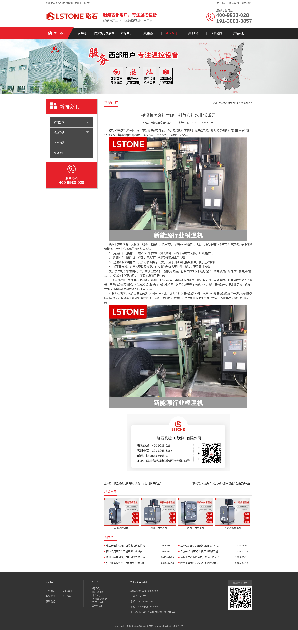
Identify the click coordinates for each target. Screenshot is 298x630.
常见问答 (58, 142)
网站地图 (246, 3)
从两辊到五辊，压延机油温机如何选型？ (201, 545)
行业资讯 (58, 132)
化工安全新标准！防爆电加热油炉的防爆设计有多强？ (127, 545)
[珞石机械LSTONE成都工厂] (72, 21)
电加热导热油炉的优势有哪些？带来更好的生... (227, 483)
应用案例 (149, 33)
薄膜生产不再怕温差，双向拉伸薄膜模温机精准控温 (201, 557)
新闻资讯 (171, 33)
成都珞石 (59, 33)
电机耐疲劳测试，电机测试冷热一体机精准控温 (127, 557)
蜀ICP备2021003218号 (170, 625)
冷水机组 (97, 605)
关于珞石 (221, 3)
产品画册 (238, 33)
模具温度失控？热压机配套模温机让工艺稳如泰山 (201, 563)
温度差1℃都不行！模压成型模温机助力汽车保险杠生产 (201, 551)
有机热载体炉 (99, 598)
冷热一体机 (98, 602)
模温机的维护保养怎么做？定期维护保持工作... (139, 483)
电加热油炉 (98, 592)
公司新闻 (58, 122)
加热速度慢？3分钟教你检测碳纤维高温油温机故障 (127, 563)
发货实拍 (58, 152)
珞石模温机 (219, 102)
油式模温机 (144, 284)
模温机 (82, 33)
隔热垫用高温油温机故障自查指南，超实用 (127, 551)
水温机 (96, 595)
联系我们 (234, 3)
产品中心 (126, 33)
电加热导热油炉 (104, 33)
